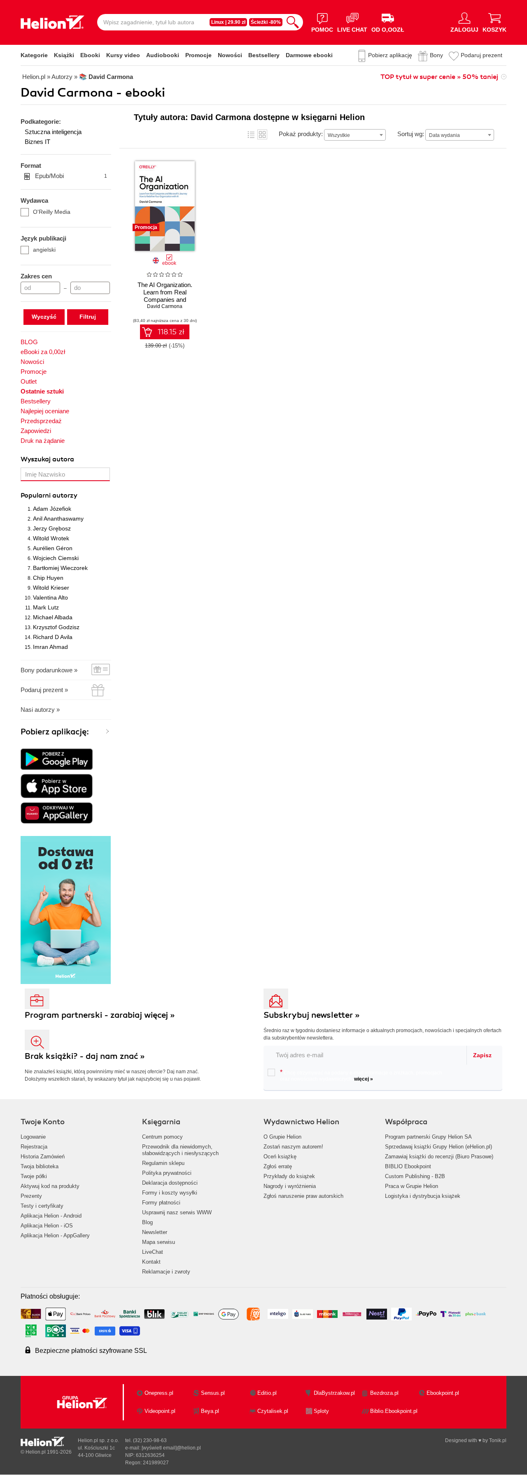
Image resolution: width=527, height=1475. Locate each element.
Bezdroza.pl (384, 1393)
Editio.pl (267, 1393)
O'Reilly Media (51, 211)
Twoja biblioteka (39, 1166)
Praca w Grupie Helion (411, 1186)
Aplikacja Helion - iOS (47, 1226)
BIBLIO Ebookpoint (408, 1166)
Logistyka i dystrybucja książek (422, 1196)
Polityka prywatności (166, 1173)
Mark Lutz (46, 607)
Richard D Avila (52, 637)
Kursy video (123, 55)
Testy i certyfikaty (42, 1206)
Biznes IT (37, 141)
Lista (251, 134)
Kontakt (151, 1262)
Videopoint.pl (160, 1411)
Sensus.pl (213, 1393)
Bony (436, 55)
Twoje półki (34, 1176)
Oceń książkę (280, 1156)
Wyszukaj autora (47, 459)
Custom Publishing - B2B (415, 1176)
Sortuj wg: (410, 133)
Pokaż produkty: (301, 133)
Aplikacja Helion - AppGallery (55, 1235)
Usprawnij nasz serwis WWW (177, 1212)
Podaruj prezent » (44, 689)
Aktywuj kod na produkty (50, 1186)
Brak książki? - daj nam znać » (85, 1056)
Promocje (198, 55)
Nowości (230, 55)
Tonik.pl (497, 1440)
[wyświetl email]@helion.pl (171, 1448)
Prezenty (31, 1196)
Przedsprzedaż (41, 420)
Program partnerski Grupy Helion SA (428, 1137)
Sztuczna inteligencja (53, 131)
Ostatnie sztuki (42, 391)
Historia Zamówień (43, 1156)
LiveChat (152, 1252)
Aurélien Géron (52, 548)
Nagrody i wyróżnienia (290, 1186)
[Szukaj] (292, 22)
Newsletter (154, 1232)
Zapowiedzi (36, 430)
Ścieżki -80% (266, 22)
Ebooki (90, 55)
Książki (64, 55)
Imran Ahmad (50, 647)
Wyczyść (44, 316)
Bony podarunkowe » (49, 670)
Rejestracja (34, 1147)
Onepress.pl (159, 1393)
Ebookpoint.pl (443, 1393)
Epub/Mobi (71, 175)
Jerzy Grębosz (52, 528)
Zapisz (482, 1055)
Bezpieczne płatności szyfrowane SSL (91, 1350)
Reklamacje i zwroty (166, 1272)
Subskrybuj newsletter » (312, 1015)
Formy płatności (161, 1202)
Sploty (321, 1411)
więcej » (363, 1079)
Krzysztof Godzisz (56, 627)
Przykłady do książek (289, 1176)
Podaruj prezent (481, 55)
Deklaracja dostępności (170, 1183)
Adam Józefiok (52, 508)
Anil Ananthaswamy (58, 518)
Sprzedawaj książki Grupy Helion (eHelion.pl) (438, 1147)
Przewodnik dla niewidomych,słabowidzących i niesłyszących (180, 1150)
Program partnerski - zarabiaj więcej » (100, 1015)
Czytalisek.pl (272, 1411)
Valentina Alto (50, 597)
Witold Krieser (51, 587)
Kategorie (34, 55)
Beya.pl (210, 1411)
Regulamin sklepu (163, 1163)
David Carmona (164, 306)
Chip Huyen (48, 577)
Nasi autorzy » (40, 709)
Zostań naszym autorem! (293, 1147)
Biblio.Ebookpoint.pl (393, 1411)
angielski (44, 249)
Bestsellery (264, 55)
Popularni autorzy (49, 495)
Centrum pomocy (162, 1137)
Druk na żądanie (43, 440)
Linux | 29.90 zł (228, 22)
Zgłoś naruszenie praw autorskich (303, 1196)
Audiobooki (162, 55)
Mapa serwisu (158, 1242)
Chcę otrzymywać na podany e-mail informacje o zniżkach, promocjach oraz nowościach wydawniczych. (361, 1075)
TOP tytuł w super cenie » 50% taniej (439, 77)
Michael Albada (52, 617)
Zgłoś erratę (278, 1166)
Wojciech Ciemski (56, 558)
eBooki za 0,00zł (43, 351)
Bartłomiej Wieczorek (60, 568)
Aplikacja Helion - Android (51, 1216)
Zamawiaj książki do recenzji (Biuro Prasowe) (439, 1156)
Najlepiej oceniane (45, 411)
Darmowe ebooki (309, 55)
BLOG (29, 341)
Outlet (29, 381)
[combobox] (355, 135)
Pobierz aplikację (390, 55)
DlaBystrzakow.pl (334, 1393)
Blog (147, 1222)
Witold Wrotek (51, 538)
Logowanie (33, 1137)
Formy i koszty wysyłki (169, 1193)
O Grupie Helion (282, 1137)
